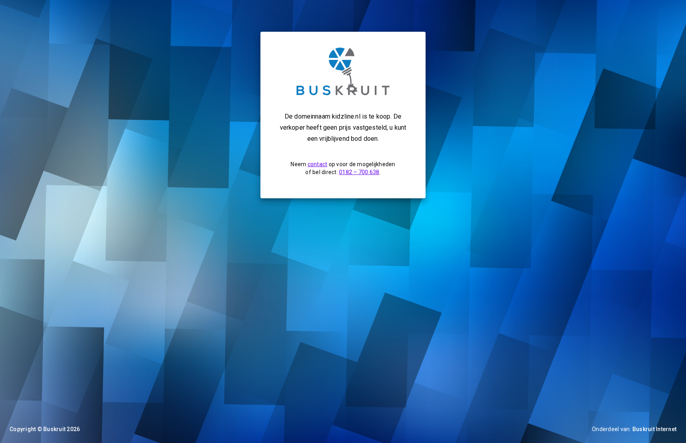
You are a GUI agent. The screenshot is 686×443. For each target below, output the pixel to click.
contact (318, 164)
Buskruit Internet (654, 429)
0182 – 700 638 (359, 172)
